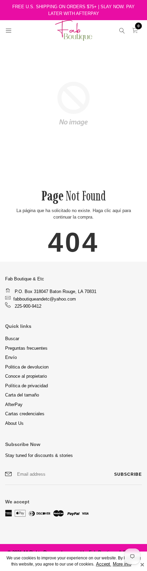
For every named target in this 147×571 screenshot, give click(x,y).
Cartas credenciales (24, 413)
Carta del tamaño (22, 395)
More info (122, 564)
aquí (116, 210)
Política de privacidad (26, 385)
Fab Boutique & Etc (24, 278)
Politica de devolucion (27, 367)
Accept (103, 564)
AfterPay (14, 404)
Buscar (12, 338)
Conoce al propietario (26, 376)
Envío (11, 357)
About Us (14, 423)
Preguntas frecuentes (26, 348)
